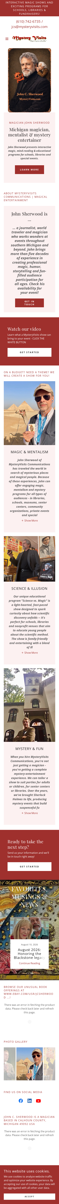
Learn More (29, 169)
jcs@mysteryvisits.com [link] (29, 26)
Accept (29, 1196)
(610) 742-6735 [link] (28, 21)
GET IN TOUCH (29, 303)
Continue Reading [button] (29, 963)
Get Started (29, 352)
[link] (29, 38)
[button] (7, 39)
